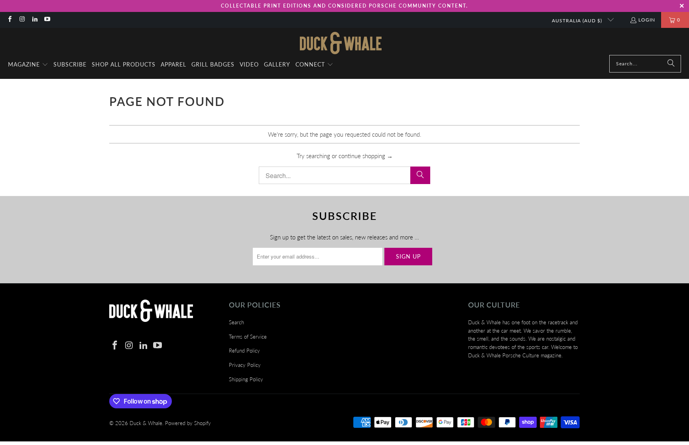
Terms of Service (248, 336)
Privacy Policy (245, 365)
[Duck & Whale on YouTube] (46, 20)
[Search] (671, 64)
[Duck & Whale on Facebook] (9, 20)
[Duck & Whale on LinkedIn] (34, 20)
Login (646, 20)
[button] (28, 65)
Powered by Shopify (188, 423)
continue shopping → (366, 155)
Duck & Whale (146, 423)
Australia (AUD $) (578, 21)
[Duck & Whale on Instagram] (21, 20)
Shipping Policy (246, 379)
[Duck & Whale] (341, 43)
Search (236, 322)
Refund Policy (244, 350)
